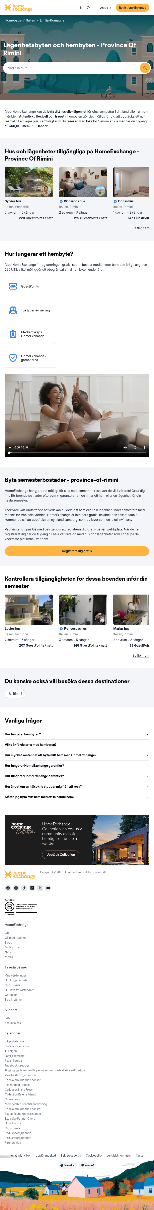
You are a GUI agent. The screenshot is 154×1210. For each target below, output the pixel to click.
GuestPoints (12, 985)
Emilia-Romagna (52, 20)
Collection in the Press (19, 1089)
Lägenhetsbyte (14, 1041)
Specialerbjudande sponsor (23, 1080)
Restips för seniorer (17, 1046)
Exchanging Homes (17, 1084)
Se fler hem (141, 228)
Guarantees (12, 1099)
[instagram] (16, 888)
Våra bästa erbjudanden (20, 1075)
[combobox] (77, 68)
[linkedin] (32, 888)
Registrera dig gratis (132, 7)
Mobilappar (12, 947)
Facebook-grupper (17, 1065)
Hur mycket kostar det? (19, 990)
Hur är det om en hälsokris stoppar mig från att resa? (43, 786)
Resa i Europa (13, 1060)
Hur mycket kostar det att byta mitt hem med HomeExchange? (50, 755)
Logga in (105, 7)
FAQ (7, 1018)
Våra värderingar (15, 975)
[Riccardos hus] (83, 194)
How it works (13, 1123)
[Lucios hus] (29, 622)
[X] (40, 888)
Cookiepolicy (94, 1155)
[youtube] (48, 888)
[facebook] (8, 888)
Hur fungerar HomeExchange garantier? (34, 766)
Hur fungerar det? (16, 980)
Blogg (8, 942)
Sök (145, 68)
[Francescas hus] (83, 622)
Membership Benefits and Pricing (26, 1104)
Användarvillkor (21, 1155)
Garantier (11, 994)
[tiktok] (24, 888)
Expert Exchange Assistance (23, 1113)
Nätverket (11, 952)
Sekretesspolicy (71, 1155)
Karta (139, 1155)
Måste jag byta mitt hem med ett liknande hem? (39, 797)
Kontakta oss (13, 1023)
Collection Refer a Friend (20, 1094)
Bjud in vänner (14, 999)
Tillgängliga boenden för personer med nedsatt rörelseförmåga (45, 1070)
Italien (30, 20)
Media (9, 957)
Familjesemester (15, 1055)
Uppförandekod (45, 1155)
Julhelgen (11, 1051)
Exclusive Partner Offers (20, 1118)
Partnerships (13, 1142)
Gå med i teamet (15, 937)
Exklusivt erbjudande (18, 1133)
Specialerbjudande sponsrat (23, 1109)
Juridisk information (119, 1155)
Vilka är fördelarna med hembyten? (31, 745)
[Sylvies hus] (29, 194)
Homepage (13, 20)
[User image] (46, 191)
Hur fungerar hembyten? (23, 734)
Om (7, 933)
